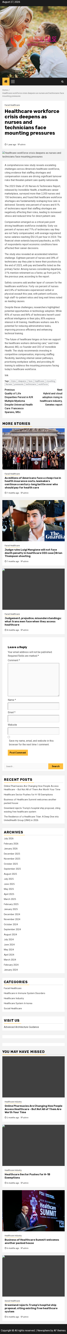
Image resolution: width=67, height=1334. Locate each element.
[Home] (6, 82)
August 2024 (10, 934)
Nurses (9, 384)
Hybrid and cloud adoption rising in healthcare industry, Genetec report (51, 397)
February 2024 (11, 964)
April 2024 (9, 954)
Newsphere (43, 1330)
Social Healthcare (13, 1008)
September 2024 (12, 929)
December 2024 (12, 914)
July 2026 (9, 838)
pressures (18, 384)
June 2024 (9, 944)
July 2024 (9, 939)
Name (12, 699)
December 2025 (12, 853)
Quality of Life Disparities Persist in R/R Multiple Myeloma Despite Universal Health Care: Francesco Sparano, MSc (19, 401)
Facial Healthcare (12, 105)
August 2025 (10, 874)
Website (12, 724)
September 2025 (12, 868)
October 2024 (11, 924)
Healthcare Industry (14, 998)
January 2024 (11, 969)
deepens (22, 381)
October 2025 (11, 863)
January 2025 (11, 909)
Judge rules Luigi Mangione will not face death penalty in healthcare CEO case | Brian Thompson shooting (33, 553)
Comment (14, 660)
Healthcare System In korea (18, 1003)
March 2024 (10, 959)
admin (23, 145)
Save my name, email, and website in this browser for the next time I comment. (31, 742)
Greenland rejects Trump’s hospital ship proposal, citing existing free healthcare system (31, 1308)
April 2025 (9, 894)
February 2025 (11, 904)
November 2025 (12, 858)
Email (11, 712)
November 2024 (12, 919)
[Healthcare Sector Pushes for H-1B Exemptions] (33, 1145)
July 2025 (9, 879)
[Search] (62, 82)
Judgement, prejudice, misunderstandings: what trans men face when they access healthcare (33, 621)
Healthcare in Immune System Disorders (24, 993)
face (30, 381)
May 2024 (9, 949)
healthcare (39, 381)
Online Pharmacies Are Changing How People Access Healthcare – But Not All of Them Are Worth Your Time (33, 1109)
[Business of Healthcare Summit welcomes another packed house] (33, 1210)
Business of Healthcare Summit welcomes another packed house (32, 1241)
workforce (43, 384)
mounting (50, 381)
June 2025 (9, 884)
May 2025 (9, 889)
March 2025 (10, 899)
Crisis (13, 381)
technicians (31, 384)
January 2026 (11, 848)
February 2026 (11, 843)
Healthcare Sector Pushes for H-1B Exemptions (28, 794)
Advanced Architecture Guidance (21, 1027)
